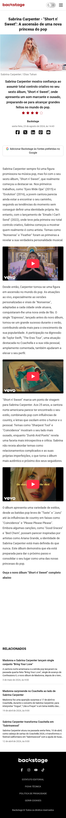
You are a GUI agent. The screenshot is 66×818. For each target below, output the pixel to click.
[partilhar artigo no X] (25, 132)
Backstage (33, 121)
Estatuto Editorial (33, 779)
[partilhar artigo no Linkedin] (33, 132)
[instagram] (28, 770)
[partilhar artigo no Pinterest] (40, 132)
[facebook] (21, 770)
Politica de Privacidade (33, 793)
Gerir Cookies (33, 800)
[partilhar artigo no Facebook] (17, 132)
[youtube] (35, 770)
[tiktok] (43, 770)
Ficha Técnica (33, 786)
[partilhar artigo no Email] (48, 132)
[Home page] (14, 5)
